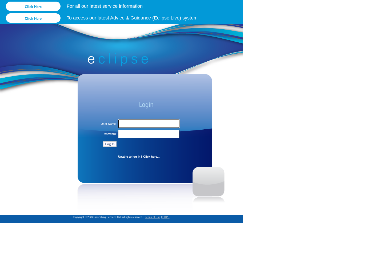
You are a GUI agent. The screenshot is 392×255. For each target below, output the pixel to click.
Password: (110, 134)
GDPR (166, 217)
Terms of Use (152, 217)
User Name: (109, 123)
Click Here (33, 7)
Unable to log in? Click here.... (139, 156)
